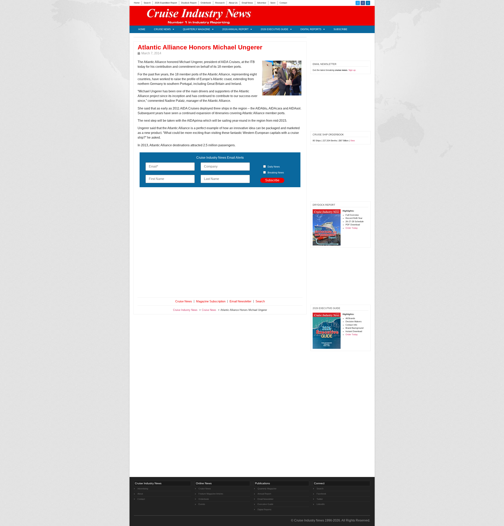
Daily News (274, 166)
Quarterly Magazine (196, 29)
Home (137, 3)
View (352, 140)
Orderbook (206, 3)
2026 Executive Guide (274, 29)
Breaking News (276, 172)
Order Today (352, 228)
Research (220, 3)
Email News (247, 3)
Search (147, 3)
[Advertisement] (220, 243)
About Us (233, 3)
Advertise (261, 3)
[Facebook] (363, 3)
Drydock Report (188, 3)
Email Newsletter (240, 301)
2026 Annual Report (235, 29)
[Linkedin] (368, 3)
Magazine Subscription (210, 301)
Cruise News (162, 29)
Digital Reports (310, 29)
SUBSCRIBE (340, 29)
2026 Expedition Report (166, 3)
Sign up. (352, 70)
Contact (283, 3)
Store (272, 3)
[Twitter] (358, 3)
